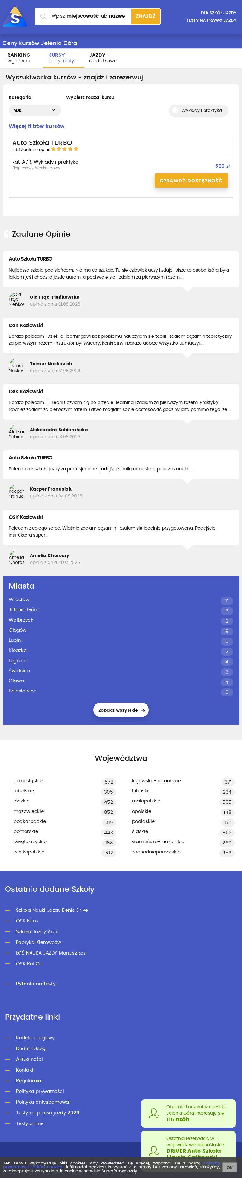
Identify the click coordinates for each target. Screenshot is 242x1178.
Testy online (29, 1123)
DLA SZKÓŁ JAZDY (218, 13)
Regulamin (28, 1080)
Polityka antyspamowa (42, 1102)
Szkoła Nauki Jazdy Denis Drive (52, 910)
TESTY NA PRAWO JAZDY (211, 21)
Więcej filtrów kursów (37, 126)
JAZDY (103, 58)
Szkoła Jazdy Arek (37, 931)
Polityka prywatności (40, 1091)
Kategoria (20, 97)
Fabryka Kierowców (38, 942)
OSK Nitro (27, 921)
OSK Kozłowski (26, 325)
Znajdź (145, 16)
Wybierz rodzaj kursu (90, 97)
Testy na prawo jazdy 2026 (47, 1113)
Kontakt (24, 1070)
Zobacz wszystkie (118, 710)
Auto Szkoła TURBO (30, 258)
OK (230, 1168)
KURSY (61, 58)
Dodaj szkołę (30, 1048)
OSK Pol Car (30, 964)
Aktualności (29, 1059)
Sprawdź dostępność (191, 181)
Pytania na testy (36, 984)
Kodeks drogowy (35, 1038)
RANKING (18, 58)
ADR (17, 110)
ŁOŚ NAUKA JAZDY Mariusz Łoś (51, 953)
